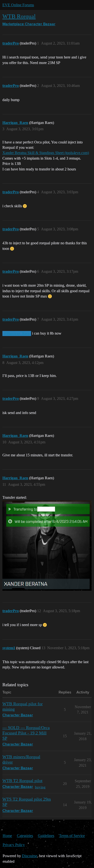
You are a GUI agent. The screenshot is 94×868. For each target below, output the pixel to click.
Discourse (29, 856)
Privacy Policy (14, 845)
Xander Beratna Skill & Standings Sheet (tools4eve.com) (45, 153)
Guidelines (46, 836)
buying (40, 787)
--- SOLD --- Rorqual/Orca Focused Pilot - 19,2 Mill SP (26, 733)
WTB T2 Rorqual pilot (22, 780)
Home (7, 836)
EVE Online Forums (18, 5)
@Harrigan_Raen (17, 333)
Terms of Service (72, 836)
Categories (25, 836)
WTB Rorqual (19, 16)
